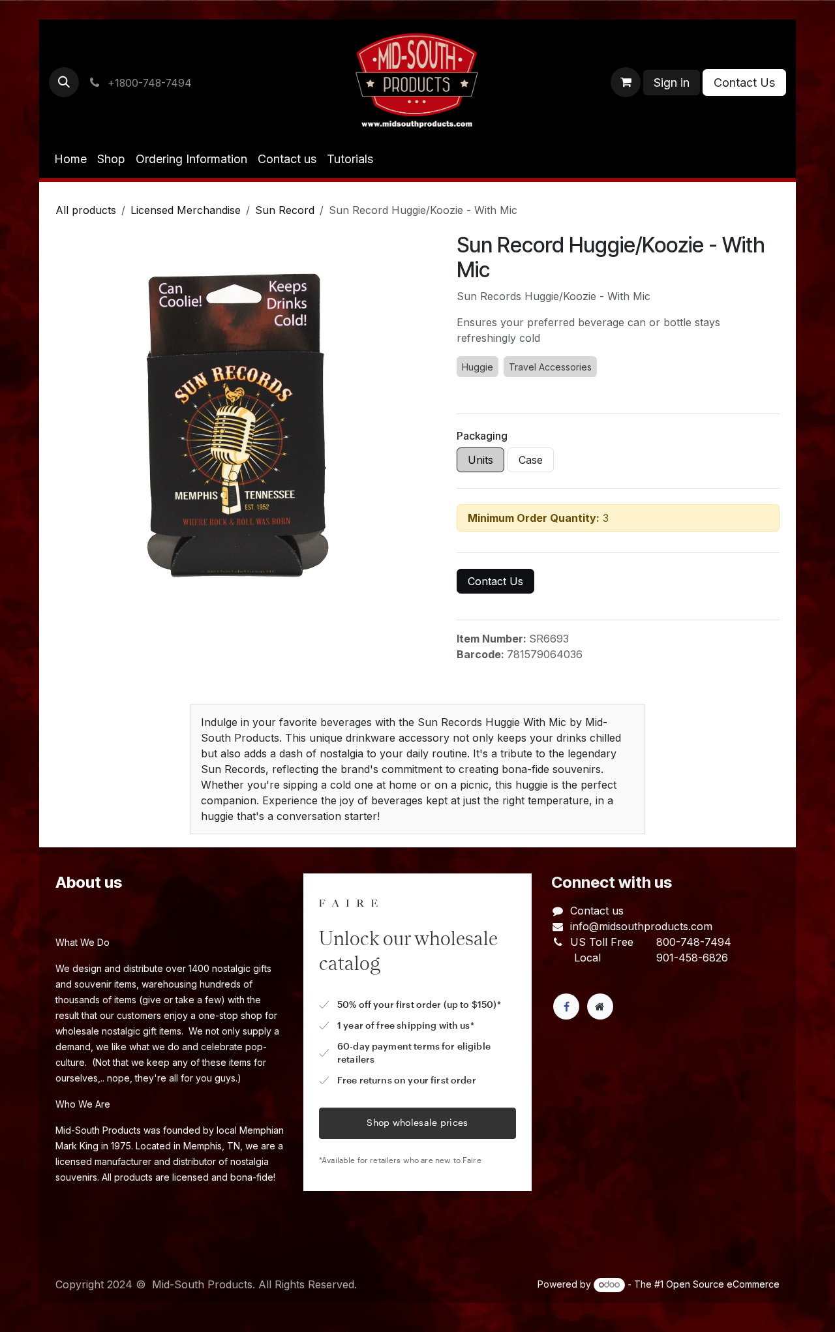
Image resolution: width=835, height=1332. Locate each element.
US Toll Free (601, 941)
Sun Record (284, 210)
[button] (64, 82)
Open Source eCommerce (723, 1284)
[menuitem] (70, 159)
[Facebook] (566, 1006)
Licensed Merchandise (185, 210)
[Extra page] (600, 1006)
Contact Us (744, 82)
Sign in (672, 82)
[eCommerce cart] (626, 82)
